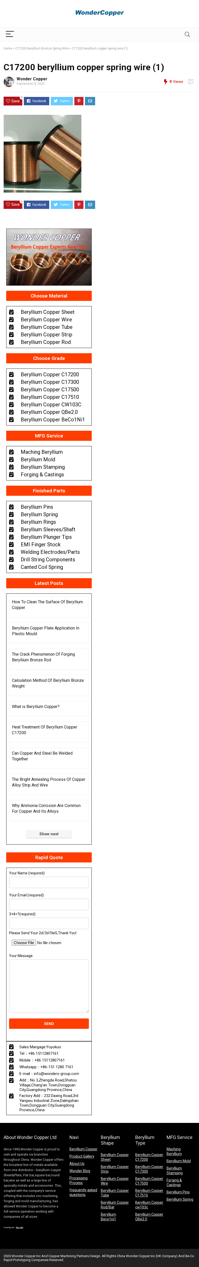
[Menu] (10, 34)
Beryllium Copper (83, 1149)
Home (8, 48)
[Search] (187, 34)
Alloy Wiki (19, 1228)
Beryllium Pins (178, 1192)
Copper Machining (62, 1256)
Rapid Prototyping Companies (26, 1260)
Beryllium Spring (180, 1199)
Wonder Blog (79, 1171)
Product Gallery (81, 1156)
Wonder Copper (32, 78)
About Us (76, 1164)
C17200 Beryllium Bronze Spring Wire (42, 48)
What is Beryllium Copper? (36, 706)
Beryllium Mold (179, 1161)
